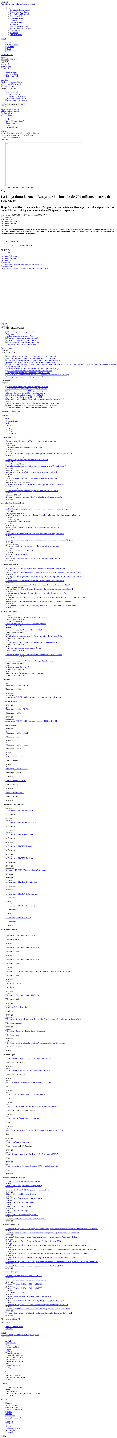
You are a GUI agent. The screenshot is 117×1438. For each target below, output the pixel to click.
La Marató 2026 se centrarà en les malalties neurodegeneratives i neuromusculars (34, 484)
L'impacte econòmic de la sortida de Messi (20, 340)
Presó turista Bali (16, 16)
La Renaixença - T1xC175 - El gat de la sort (21, 822)
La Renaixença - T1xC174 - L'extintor (19, 834)
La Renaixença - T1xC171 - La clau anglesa (21, 906)
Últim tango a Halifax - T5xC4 (16, 685)
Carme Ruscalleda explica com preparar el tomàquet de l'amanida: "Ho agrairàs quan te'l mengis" (40, 453)
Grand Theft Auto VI (17, 20)
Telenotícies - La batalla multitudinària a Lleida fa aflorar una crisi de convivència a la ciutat (38, 971)
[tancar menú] (4, 115)
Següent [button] (4, 324)
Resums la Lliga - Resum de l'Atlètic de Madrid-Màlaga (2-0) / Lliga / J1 (31, 1106)
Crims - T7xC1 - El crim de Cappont (18, 1206)
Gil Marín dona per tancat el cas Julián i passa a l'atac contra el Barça (30, 362)
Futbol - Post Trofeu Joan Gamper (17, 1142)
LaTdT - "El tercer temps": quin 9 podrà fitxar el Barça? (25, 1280)
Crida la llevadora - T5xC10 (15, 781)
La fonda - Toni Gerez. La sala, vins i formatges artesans (25, 1219)
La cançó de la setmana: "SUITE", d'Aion (20, 550)
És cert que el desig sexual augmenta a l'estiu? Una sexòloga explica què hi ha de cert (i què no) (39, 540)
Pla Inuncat (14, 24)
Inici (7, 119)
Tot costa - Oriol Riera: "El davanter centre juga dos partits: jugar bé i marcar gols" (35, 1301)
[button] (58, 138)
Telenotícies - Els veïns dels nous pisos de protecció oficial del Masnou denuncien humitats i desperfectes (43, 1019)
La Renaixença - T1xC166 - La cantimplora (21, 882)
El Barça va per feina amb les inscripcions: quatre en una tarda (27, 373)
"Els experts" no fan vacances (16, 554)
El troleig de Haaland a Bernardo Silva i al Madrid (23, 397)
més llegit (9, 429)
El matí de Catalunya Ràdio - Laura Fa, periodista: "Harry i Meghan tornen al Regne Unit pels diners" (42, 1237)
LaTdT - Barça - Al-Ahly (14, 1292)
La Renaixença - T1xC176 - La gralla (19, 810)
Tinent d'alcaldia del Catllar (20, 10)
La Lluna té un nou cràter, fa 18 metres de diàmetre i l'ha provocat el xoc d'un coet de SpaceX (39, 589)
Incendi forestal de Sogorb (19, 12)
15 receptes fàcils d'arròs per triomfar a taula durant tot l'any (26, 447)
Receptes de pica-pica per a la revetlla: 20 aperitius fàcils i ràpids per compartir (33, 497)
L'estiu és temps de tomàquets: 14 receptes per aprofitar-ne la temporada (31, 478)
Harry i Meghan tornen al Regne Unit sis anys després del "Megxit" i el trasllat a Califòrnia (38, 601)
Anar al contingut (28, 4)
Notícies (8, 423)
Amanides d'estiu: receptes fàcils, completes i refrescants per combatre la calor (33, 472)
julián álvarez (15, 31)
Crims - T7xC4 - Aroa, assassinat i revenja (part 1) (23, 1198)
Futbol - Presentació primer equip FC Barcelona (22, 1118)
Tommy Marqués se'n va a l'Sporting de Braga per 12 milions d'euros (30, 407)
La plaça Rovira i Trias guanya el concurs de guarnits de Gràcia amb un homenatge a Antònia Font (41, 605)
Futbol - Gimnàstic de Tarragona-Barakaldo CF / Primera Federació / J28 (31, 1166)
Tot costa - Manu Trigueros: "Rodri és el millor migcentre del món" (29, 1296)
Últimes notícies (7, 111)
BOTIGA (17, 135)
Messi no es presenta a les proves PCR (19, 336)
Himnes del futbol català (14, 1327)
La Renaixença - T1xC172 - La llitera (19, 858)
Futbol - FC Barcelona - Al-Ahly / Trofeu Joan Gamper (25, 1094)
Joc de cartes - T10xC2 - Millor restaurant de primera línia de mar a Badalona (33, 697)
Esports (3, 107)
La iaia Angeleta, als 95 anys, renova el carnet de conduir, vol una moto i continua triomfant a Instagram (42, 515)
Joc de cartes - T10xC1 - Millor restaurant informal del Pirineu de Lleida (31, 721)
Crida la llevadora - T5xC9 (15, 757)
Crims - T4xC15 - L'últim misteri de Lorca (20, 1194)
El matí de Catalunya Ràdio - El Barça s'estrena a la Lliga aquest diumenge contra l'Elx (36, 1305)
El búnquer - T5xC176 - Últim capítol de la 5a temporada (26, 870)
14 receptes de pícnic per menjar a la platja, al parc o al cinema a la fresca (31, 491)
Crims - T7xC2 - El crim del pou (17, 1210)
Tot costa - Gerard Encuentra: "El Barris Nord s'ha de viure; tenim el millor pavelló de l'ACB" (39, 1313)
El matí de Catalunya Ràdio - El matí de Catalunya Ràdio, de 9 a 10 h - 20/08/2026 (35, 1241)
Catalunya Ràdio (11, 421)
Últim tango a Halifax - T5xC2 (16, 733)
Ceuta (7, 8)
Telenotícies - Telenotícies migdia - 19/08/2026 (22, 995)
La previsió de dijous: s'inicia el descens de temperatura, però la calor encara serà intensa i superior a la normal (45, 597)
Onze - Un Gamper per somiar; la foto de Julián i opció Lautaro (28, 1082)
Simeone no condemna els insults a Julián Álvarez (23, 648)
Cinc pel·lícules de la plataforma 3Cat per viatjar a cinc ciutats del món (30, 441)
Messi (7, 252)
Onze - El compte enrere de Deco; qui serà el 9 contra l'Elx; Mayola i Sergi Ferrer (34, 1130)
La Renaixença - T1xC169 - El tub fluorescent (22, 894)
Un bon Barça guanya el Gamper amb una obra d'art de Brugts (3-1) (30, 358)
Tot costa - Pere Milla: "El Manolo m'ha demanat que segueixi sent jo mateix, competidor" (37, 1309)
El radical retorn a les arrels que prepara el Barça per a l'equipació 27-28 (31, 642)
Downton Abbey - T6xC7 (14, 793)
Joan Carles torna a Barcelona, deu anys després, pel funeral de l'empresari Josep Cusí (36, 593)
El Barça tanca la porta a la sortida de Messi (21, 344)
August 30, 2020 (26, 245)
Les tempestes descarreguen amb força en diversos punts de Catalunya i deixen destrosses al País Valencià (43, 577)
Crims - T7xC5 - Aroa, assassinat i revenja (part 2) (23, 1186)
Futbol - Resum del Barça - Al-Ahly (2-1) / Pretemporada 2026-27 (29, 1059)
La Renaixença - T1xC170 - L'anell (18, 918)
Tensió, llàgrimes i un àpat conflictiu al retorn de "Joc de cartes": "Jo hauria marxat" (35, 466)
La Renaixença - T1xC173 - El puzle (18, 846)
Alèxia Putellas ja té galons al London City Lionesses (24, 673)
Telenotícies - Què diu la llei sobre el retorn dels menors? (25, 1031)
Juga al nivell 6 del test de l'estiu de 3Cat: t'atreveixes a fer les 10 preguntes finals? (34, 534)
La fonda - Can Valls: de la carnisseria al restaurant (23, 1182)
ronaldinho (14, 33)
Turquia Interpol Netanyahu (20, 14)
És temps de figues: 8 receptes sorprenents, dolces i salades (26, 460)
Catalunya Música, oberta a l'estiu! (17, 521)
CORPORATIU (7, 55)
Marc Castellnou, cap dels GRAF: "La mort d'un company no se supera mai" (33, 558)
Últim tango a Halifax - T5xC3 (16, 709)
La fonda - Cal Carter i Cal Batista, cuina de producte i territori (28, 1190)
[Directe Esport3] (17, 121)
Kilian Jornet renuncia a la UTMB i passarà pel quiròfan (25, 393)
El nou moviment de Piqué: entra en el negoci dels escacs (26, 389)
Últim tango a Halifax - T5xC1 (16, 769)
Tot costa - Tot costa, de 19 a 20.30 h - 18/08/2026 (23, 1284)
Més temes (9, 1329)
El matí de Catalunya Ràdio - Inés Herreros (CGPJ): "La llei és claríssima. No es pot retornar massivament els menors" (48, 1245)
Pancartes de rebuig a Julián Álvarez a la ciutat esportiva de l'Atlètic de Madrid (33, 403)
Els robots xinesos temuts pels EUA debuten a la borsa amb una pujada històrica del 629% (37, 585)
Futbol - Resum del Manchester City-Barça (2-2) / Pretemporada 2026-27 (31, 1154)
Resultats (16, 111)
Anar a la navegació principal (11, 4)
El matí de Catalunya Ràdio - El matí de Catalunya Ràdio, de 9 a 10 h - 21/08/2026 (35, 1266)
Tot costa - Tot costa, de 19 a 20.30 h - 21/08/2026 (23, 1288)
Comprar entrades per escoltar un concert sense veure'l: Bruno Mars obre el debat (34, 581)
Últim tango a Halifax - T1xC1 (16, 745)
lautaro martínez (16, 35)
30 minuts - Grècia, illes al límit (16, 1007)
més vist (9, 431)
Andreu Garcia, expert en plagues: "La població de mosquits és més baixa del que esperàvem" (39, 509)
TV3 (7, 419)
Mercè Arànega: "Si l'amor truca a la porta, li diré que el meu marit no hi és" (32, 527)
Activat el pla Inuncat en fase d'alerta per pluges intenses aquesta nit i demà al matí (35, 568)
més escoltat (10, 433)
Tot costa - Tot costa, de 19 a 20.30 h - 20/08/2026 (23, 1276)
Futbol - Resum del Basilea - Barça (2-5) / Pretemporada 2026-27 (29, 1070)
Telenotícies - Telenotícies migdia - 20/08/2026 (22, 947)
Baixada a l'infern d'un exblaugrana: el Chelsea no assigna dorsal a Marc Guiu (33, 636)
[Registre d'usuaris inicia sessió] (13, 59)
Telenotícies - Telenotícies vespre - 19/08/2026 (22, 935)
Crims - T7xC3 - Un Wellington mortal (19, 1202)
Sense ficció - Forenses (13, 983)
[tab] (60, 419)
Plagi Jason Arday (16, 18)
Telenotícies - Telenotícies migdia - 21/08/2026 (22, 959)
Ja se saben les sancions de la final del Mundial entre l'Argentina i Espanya (32, 369)
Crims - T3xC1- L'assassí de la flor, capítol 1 (21, 1215)
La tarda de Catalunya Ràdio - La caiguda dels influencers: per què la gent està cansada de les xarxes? (42, 1233)
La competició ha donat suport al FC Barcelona (55, 229)
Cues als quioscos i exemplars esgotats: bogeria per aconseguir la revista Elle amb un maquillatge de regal (43, 572)
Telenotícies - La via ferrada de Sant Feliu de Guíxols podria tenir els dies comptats (35, 1043)
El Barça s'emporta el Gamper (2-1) (18, 667)
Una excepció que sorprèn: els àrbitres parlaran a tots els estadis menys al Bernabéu (35, 377)
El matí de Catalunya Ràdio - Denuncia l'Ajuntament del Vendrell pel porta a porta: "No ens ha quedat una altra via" (47, 1253)
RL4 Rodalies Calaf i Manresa (21, 29)
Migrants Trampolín (17, 22)
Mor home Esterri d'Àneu (19, 26)
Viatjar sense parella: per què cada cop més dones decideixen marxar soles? (32, 546)
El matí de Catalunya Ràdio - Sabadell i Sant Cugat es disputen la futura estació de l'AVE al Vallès (40, 1258)
